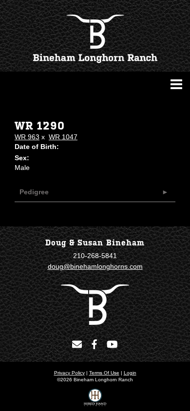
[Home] (95, 304)
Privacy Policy (69, 372)
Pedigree (34, 192)
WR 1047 (63, 137)
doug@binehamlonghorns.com (95, 266)
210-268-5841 (95, 256)
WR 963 (27, 137)
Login (130, 372)
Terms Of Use (104, 372)
